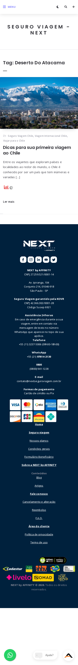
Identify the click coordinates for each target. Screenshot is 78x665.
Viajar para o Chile (14, 140)
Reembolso (39, 510)
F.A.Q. (39, 518)
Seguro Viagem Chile (20, 136)
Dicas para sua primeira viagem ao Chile (37, 150)
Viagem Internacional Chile (51, 136)
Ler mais (9, 201)
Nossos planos (39, 440)
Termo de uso (39, 542)
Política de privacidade (39, 534)
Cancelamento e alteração (39, 502)
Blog (39, 477)
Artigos (39, 485)
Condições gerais (39, 449)
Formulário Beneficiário (39, 457)
